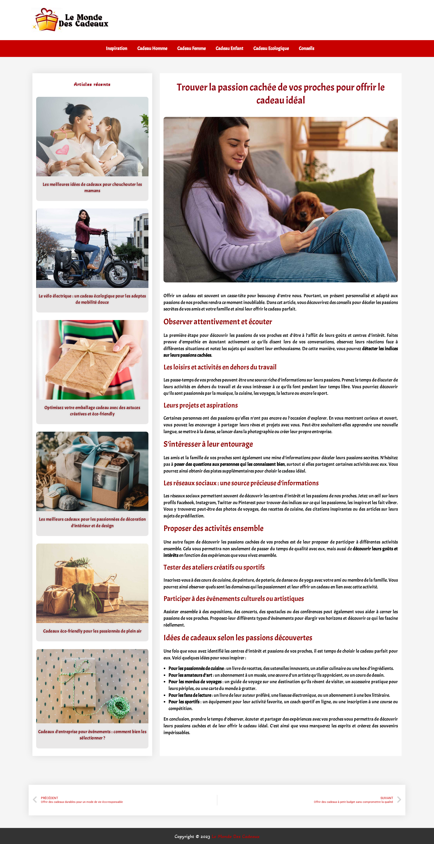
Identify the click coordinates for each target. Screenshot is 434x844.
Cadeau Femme (191, 48)
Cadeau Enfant (229, 48)
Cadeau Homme (152, 48)
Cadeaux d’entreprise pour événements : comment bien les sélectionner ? (92, 735)
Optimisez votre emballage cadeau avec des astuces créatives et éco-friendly (92, 411)
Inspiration (116, 48)
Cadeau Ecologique (271, 48)
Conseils (306, 48)
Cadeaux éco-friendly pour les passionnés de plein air (92, 631)
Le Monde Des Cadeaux (235, 836)
